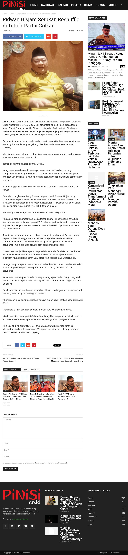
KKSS (90, 509)
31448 (81, 31)
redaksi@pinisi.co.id (20, 519)
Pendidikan (92, 516)
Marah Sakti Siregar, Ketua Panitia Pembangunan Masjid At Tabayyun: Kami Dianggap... (106, 58)
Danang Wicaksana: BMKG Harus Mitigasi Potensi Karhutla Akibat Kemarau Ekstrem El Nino (15, 396)
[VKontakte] (25, 526)
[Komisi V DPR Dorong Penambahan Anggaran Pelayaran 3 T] (70, 383)
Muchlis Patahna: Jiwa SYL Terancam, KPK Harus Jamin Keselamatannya (71, 533)
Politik (76, 5)
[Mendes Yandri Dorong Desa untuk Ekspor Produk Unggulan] (96, 215)
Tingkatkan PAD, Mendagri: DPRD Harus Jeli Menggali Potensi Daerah (116, 195)
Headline (91, 505)
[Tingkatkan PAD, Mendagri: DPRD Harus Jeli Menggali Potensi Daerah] (116, 178)
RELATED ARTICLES (12, 370)
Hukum (101, 5)
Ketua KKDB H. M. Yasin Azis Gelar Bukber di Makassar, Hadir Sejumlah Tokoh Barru (65, 359)
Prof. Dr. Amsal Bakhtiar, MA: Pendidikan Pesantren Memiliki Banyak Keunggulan (113, 107)
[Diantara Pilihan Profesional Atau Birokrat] (51, 519)
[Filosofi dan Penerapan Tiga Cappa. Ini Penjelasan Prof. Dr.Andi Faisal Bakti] (94, 86)
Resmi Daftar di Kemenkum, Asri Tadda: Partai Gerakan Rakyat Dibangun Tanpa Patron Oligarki (42, 396)
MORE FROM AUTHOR (31, 370)
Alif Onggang (93, 66)
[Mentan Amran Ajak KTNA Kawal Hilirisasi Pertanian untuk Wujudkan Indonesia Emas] (116, 135)
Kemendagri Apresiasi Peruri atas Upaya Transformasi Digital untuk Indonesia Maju (97, 195)
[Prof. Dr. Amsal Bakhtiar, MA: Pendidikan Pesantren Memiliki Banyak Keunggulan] (94, 104)
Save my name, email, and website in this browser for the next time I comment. (36, 463)
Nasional (47, 5)
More (112, 5)
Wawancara (92, 49)
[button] (122, 5)
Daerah (63, 5)
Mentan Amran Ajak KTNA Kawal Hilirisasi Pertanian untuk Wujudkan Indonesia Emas (116, 153)
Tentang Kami (102, 553)
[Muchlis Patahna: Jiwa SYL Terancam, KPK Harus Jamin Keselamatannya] (51, 531)
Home (34, 5)
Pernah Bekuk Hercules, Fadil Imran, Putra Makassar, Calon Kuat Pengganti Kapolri (71, 503)
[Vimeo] (18, 526)
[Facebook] (5, 526)
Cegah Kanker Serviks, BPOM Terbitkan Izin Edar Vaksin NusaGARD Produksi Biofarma (95, 155)
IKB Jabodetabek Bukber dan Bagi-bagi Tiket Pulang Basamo (21, 359)
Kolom (90, 498)
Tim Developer (115, 553)
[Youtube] (32, 526)
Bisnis (88, 5)
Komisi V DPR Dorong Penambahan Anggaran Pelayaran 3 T (66, 396)
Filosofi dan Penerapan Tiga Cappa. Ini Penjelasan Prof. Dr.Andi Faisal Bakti (113, 88)
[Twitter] (12, 526)
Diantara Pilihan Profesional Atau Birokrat (71, 518)
